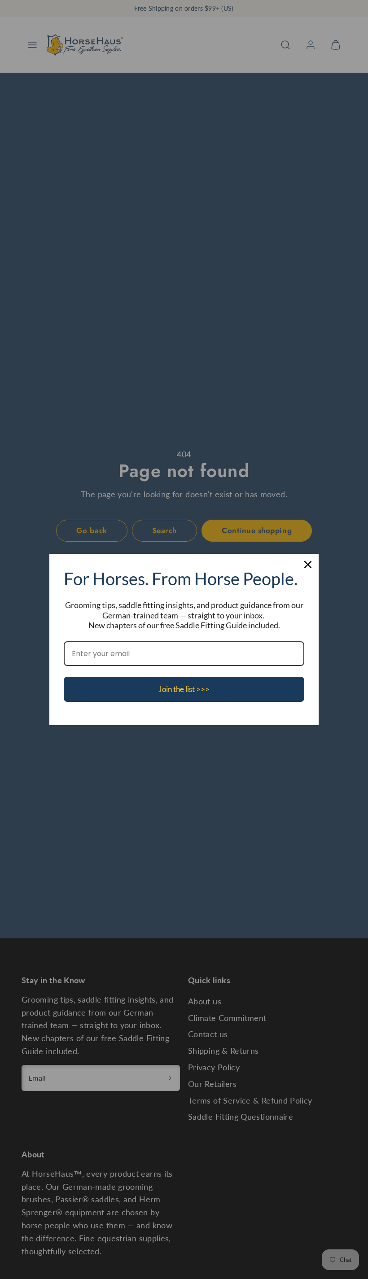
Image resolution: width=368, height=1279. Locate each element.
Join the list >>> (184, 689)
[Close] (308, 564)
